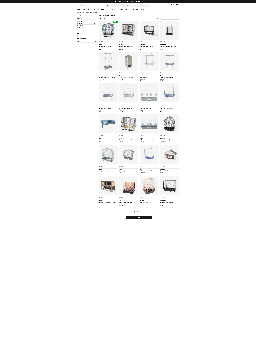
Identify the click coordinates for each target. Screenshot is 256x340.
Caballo (84, 9)
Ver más (138, 217)
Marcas (142, 9)
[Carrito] (176, 5)
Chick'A (101, 138)
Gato (98, 9)
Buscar (128, 5)
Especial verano (119, 9)
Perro (94, 9)
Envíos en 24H (128, 9)
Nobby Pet (121, 44)
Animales (103, 9)
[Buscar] (107, 5)
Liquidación (136, 9)
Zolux (100, 76)
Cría (108, 9)
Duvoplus (101, 44)
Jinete (89, 9)
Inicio (78, 12)
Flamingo (142, 200)
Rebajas (78, 9)
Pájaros (87, 12)
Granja (112, 9)
